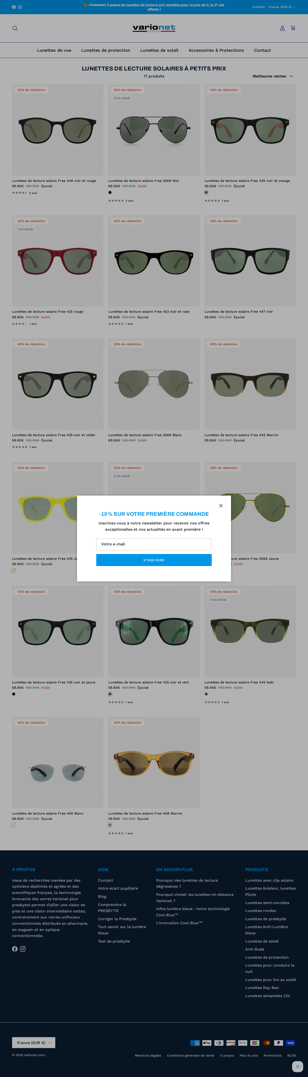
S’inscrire (154, 560)
